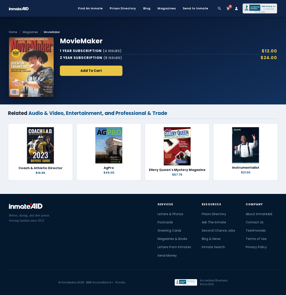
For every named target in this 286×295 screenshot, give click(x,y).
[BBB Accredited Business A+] (260, 8)
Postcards (165, 222)
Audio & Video (45, 113)
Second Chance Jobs (218, 230)
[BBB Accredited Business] (186, 282)
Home (13, 32)
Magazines (167, 8)
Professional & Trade (141, 113)
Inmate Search (213, 247)
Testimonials (256, 230)
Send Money (167, 255)
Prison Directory (123, 8)
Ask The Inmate (214, 222)
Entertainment (84, 113)
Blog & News (211, 239)
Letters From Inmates (174, 247)
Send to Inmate (195, 8)
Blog (147, 8)
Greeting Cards (169, 230)
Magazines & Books (172, 239)
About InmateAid (259, 214)
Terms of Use (256, 239)
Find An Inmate (90, 8)
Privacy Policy (256, 247)
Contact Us (254, 222)
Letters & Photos (170, 214)
